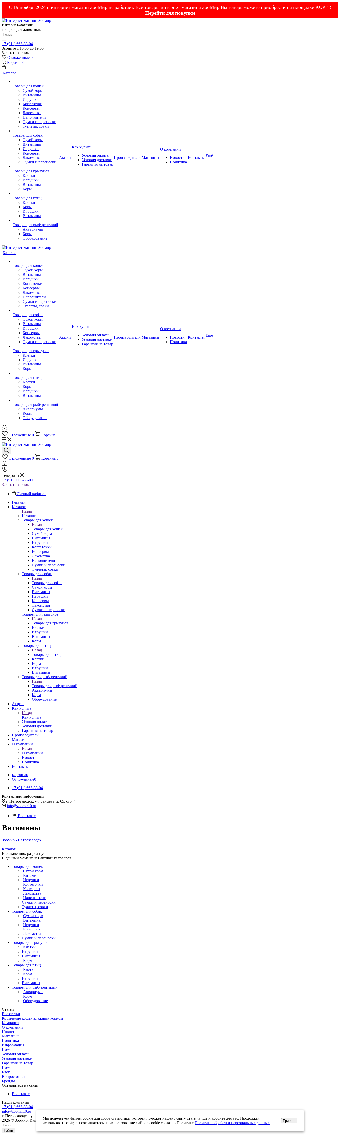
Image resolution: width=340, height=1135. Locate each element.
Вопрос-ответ (13, 1076)
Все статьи (11, 1014)
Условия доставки (17, 1058)
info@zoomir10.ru (21, 806)
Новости (9, 1032)
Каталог (29, 516)
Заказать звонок (15, 484)
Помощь (9, 1049)
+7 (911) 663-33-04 (17, 44)
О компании (32, 753)
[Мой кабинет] (4, 68)
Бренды (8, 1081)
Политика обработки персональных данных (232, 1123)
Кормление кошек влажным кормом (32, 1018)
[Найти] (4, 40)
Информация (13, 1045)
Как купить (31, 717)
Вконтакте (27, 816)
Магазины (10, 1036)
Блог (6, 1072)
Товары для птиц (46, 654)
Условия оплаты (15, 1054)
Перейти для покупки (170, 13)
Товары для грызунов (50, 623)
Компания (10, 1023)
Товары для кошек (47, 529)
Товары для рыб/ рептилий (54, 686)
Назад (27, 511)
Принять (289, 1121)
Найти (8, 1130)
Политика (10, 1040)
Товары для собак (47, 583)
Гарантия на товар (17, 1063)
